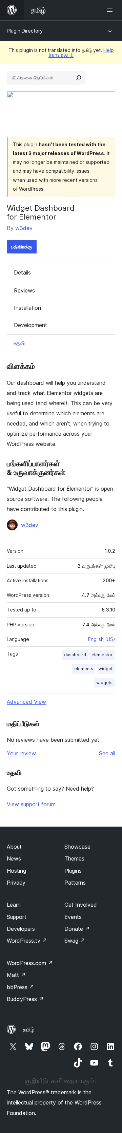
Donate (77, 928)
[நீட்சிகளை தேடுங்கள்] (78, 77)
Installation (27, 307)
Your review (21, 753)
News (14, 858)
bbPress (20, 987)
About (14, 846)
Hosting (16, 870)
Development (30, 325)
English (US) (101, 639)
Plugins (73, 870)
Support (16, 916)
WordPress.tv (27, 940)
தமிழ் (28, 1029)
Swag (74, 940)
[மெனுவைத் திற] (111, 10)
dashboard (75, 654)
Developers (21, 928)
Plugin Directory (25, 31)
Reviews (24, 290)
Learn (14, 904)
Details (22, 272)
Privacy (16, 882)
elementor (102, 654)
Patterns (75, 882)
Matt (16, 974)
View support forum (31, 804)
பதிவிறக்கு (21, 246)
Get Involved (80, 904)
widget (106, 668)
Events (73, 916)
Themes (74, 858)
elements (83, 668)
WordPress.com (30, 963)
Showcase (77, 846)
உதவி (19, 343)
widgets (104, 682)
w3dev (24, 228)
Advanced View (26, 701)
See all (107, 753)
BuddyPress (25, 999)
